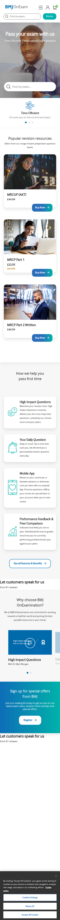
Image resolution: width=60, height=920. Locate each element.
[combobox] (22, 16)
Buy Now (40, 207)
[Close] (56, 876)
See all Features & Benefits (28, 563)
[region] (30, 895)
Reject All (30, 906)
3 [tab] (32, 122)
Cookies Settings (30, 897)
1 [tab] (26, 122)
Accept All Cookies (30, 914)
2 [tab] (29, 122)
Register (28, 720)
